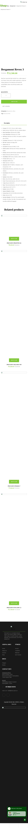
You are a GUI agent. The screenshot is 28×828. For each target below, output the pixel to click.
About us (4, 650)
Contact (4, 653)
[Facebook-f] (3, 695)
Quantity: (4, 92)
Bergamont (9, 111)
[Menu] (2, 2)
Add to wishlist (6, 106)
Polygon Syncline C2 (14, 607)
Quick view (23, 217)
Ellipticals (17, 653)
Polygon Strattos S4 (14, 243)
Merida (3, 665)
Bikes (14, 111)
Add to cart (14, 101)
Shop (3, 655)
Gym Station (18, 655)
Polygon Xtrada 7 (14, 486)
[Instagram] (8, 695)
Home (3, 648)
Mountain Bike (6, 113)
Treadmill (17, 650)
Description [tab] (7, 123)
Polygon (4, 663)
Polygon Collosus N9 (14, 364)
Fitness (17, 648)
